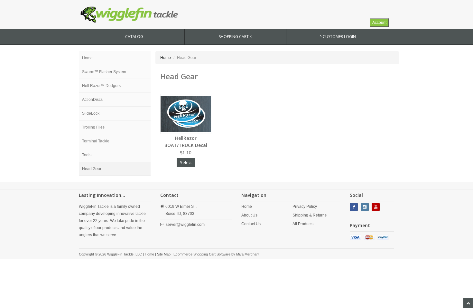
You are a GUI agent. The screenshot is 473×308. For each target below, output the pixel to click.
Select (186, 162)
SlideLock (90, 113)
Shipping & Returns (309, 215)
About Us (249, 215)
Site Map (164, 254)
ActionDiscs (92, 99)
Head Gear (91, 169)
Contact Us (251, 224)
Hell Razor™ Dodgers (101, 85)
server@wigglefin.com (185, 224)
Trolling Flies (93, 127)
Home (87, 58)
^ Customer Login (338, 36)
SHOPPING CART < (235, 36)
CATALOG (134, 36)
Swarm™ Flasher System (104, 72)
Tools (86, 155)
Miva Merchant (247, 254)
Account (379, 22)
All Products (302, 224)
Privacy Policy (304, 206)
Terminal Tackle (95, 141)
